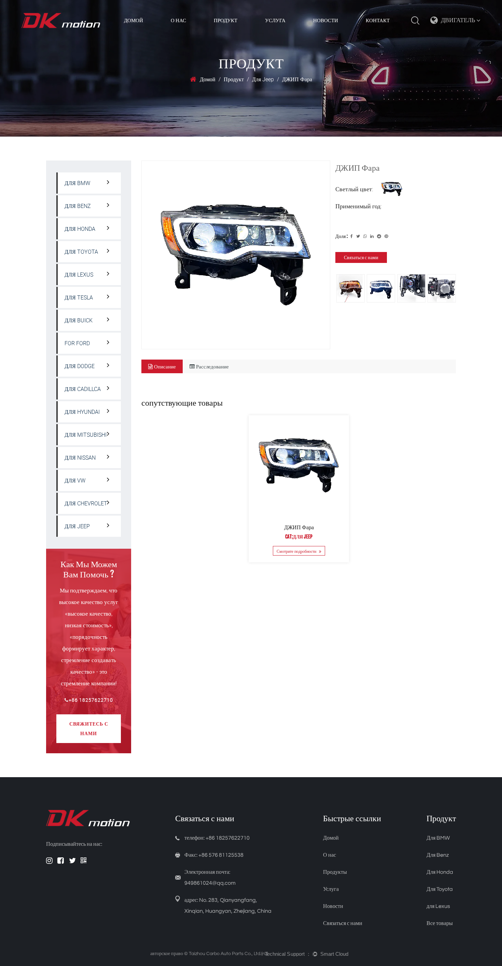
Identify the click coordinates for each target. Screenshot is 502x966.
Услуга (275, 20)
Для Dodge (80, 366)
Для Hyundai (82, 412)
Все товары (440, 923)
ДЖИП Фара (298, 527)
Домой (133, 20)
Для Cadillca (83, 389)
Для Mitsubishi (86, 434)
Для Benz (78, 206)
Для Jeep (263, 79)
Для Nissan (80, 457)
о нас (178, 20)
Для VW (75, 480)
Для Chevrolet (86, 503)
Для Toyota (81, 251)
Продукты (335, 872)
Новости (325, 20)
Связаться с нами (361, 257)
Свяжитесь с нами (88, 728)
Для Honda (80, 229)
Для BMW (77, 183)
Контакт (378, 20)
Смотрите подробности (296, 551)
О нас (329, 855)
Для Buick (79, 320)
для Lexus (79, 274)
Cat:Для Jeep (298, 536)
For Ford (77, 343)
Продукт (225, 20)
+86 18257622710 (91, 700)
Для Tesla (79, 297)
